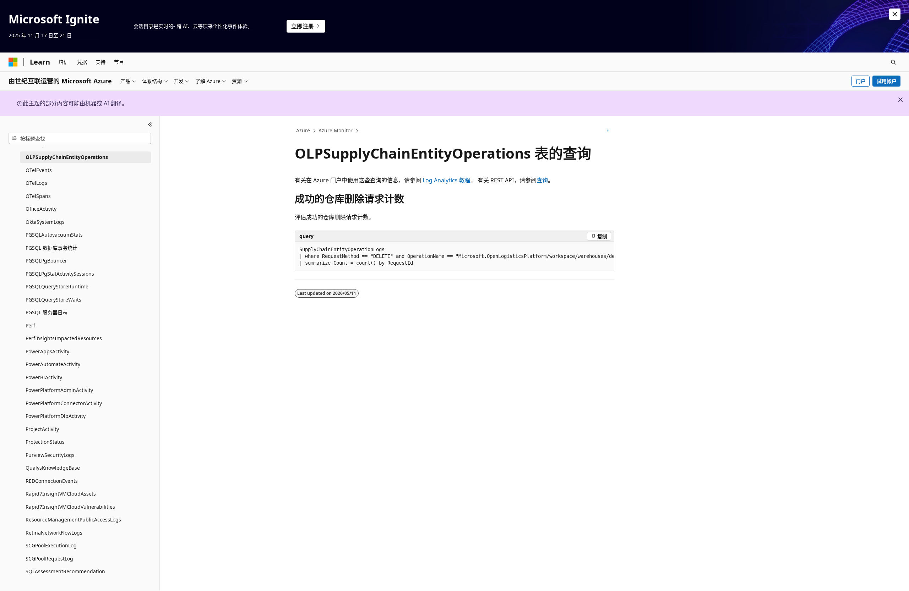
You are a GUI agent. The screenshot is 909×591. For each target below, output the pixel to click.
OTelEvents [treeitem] (39, 170)
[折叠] (150, 124)
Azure (303, 130)
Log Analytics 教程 (446, 180)
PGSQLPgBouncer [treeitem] (46, 260)
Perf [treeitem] (30, 325)
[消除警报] (894, 14)
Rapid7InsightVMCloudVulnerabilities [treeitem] (70, 506)
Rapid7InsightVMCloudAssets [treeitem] (61, 493)
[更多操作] (608, 131)
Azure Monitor (336, 130)
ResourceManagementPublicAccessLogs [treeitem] (73, 519)
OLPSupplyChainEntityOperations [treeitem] (67, 157)
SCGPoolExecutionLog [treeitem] (51, 545)
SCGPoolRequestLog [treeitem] (49, 558)
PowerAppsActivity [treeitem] (47, 351)
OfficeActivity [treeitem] (41, 208)
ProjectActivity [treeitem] (42, 429)
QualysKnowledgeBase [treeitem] (53, 467)
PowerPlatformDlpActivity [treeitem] (56, 416)
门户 (861, 81)
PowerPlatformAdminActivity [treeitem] (59, 390)
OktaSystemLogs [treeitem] (45, 222)
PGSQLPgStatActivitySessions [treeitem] (60, 273)
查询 (542, 180)
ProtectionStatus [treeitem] (45, 441)
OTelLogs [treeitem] (36, 182)
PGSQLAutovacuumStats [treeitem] (54, 234)
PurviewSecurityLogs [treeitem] (50, 455)
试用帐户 (887, 81)
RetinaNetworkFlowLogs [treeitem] (54, 532)
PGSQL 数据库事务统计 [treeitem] (51, 247)
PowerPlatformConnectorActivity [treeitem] (64, 403)
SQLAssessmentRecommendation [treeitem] (65, 571)
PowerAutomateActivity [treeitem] (53, 364)
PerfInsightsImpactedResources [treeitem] (64, 338)
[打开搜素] (893, 62)
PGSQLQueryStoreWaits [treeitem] (53, 299)
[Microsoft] (13, 62)
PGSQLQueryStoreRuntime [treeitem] (57, 286)
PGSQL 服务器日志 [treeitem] (46, 312)
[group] (454, 256)
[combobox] (80, 138)
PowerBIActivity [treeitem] (44, 377)
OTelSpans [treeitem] (38, 196)
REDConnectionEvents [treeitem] (52, 480)
